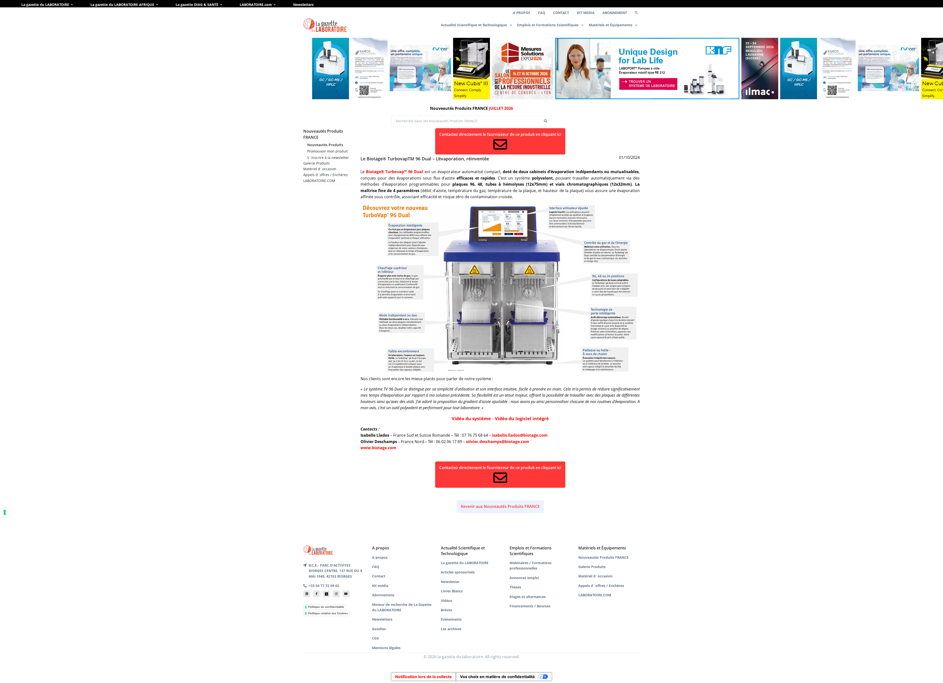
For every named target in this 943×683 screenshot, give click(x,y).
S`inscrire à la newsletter (328, 157)
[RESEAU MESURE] (522, 68)
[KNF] (647, 68)
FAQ (541, 12)
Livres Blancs (452, 591)
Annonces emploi (524, 577)
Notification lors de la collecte (423, 676)
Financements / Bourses (530, 606)
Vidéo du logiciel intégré (522, 418)
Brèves (446, 610)
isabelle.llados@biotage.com (520, 435)
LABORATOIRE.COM (319, 180)
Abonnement (383, 595)
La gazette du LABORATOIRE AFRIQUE (122, 4)
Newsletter (450, 581)
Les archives (451, 629)
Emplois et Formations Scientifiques (548, 25)
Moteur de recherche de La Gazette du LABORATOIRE (401, 607)
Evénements (451, 619)
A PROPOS (521, 12)
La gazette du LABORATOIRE (45, 4)
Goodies (379, 629)
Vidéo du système (471, 418)
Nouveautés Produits (325, 144)
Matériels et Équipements (611, 25)
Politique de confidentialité (326, 607)
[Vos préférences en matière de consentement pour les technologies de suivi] (4, 512)
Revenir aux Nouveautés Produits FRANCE (500, 506)
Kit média (380, 585)
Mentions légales (386, 647)
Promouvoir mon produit (327, 151)
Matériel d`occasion (319, 169)
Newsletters (303, 4)
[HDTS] (330, 68)
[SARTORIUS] (471, 68)
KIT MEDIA (586, 12)
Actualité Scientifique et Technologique (474, 25)
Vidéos (446, 600)
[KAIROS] (369, 68)
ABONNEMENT (614, 12)
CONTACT (561, 12)
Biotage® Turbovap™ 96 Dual (394, 171)
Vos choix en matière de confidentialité (497, 676)
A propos (380, 557)
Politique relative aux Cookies (328, 613)
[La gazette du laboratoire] (325, 25)
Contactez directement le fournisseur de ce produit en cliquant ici (500, 134)
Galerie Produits (316, 163)
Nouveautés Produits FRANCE (603, 557)
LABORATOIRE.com (256, 4)
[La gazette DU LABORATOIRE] (318, 549)
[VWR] (420, 68)
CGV (375, 638)
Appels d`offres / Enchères (325, 174)
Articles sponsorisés (458, 572)
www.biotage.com (378, 447)
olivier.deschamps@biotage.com (497, 441)
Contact (378, 576)
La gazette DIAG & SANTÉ (197, 4)
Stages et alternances (528, 596)
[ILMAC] (759, 68)
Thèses (515, 587)
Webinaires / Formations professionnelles (531, 565)
